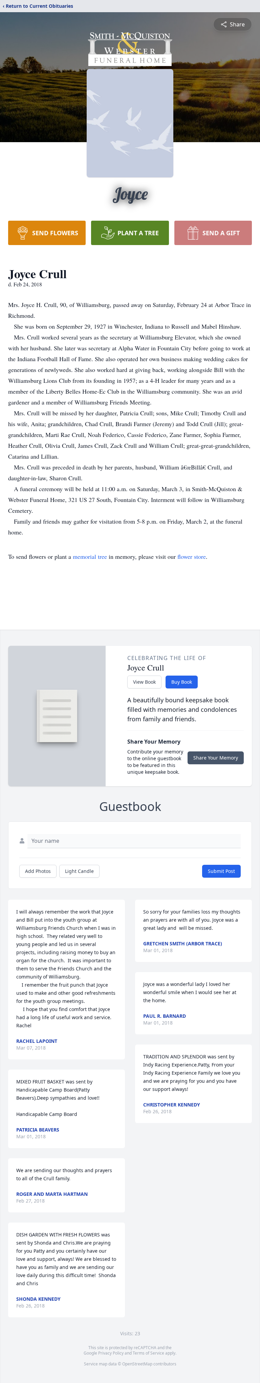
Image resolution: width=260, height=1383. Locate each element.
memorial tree (90, 556)
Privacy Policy (111, 1353)
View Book (144, 682)
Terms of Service (148, 1353)
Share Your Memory (215, 757)
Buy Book (181, 682)
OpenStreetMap (137, 1364)
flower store (191, 556)
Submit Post (221, 871)
